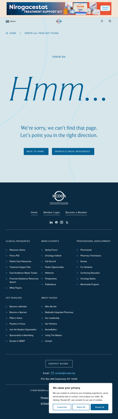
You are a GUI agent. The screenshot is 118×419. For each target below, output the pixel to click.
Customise (62, 407)
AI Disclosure (47, 403)
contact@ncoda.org (65, 373)
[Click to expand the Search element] (110, 21)
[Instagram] (61, 222)
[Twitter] (66, 222)
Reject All (81, 407)
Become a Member (76, 212)
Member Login (51, 212)
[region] (80, 398)
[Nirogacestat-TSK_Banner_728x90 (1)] (59, 8)
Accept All (99, 407)
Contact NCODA (58, 363)
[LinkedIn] (51, 222)
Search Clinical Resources (72, 151)
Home (12, 33)
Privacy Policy (48, 397)
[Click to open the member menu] (102, 21)
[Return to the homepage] (59, 21)
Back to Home (35, 151)
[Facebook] (56, 222)
